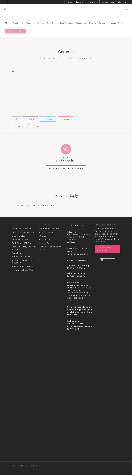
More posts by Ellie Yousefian (66, 168)
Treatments (18, 23)
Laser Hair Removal (21, 228)
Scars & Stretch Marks (22, 266)
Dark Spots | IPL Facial (23, 243)
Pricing (92, 23)
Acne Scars (17, 253)
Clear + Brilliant (19, 236)
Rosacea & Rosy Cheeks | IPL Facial (24, 248)
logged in (29, 205)
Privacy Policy (46, 243)
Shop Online (122, 2)
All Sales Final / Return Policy (50, 248)
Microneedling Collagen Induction (23, 261)
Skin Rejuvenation (20, 239)
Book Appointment (15, 31)
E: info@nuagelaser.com (74, 2)
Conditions (52, 23)
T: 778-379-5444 (92, 2)
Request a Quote (116, 23)
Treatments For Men (35, 23)
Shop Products (66, 23)
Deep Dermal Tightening (24, 232)
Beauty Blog (81, 23)
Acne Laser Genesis (21, 256)
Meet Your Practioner (49, 228)
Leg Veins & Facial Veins (23, 270)
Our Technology (47, 232)
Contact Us (44, 239)
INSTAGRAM (73, 323)
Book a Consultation (108, 2)
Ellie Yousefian (49, 58)
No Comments (84, 58)
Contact (102, 23)
